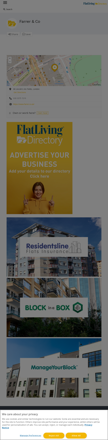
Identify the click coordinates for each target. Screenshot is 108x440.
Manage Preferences (30, 435)
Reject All (54, 435)
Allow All (76, 435)
